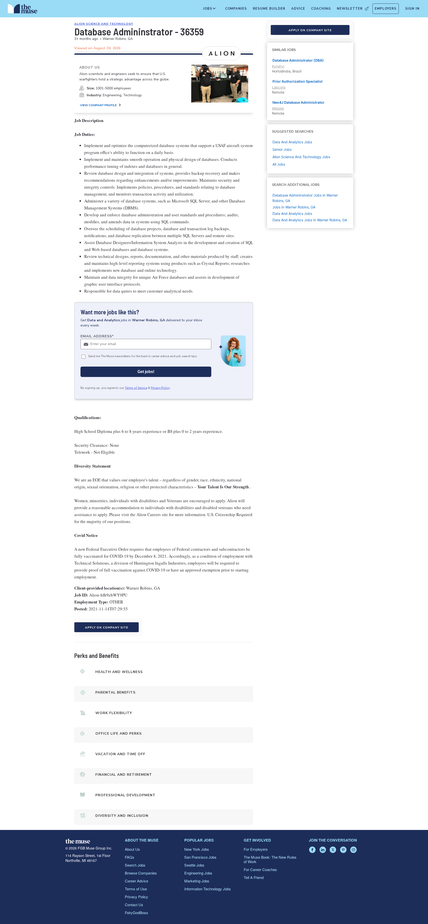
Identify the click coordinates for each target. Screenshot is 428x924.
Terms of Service (136, 388)
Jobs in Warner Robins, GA (293, 207)
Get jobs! (145, 372)
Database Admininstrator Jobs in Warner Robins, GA (305, 198)
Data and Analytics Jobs (292, 213)
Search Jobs (135, 865)
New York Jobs (196, 849)
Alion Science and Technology (103, 24)
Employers (386, 8)
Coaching (321, 8)
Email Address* (97, 336)
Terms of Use (136, 888)
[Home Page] (22, 9)
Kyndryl (278, 66)
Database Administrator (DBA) (298, 60)
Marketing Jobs (196, 880)
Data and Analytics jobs (292, 142)
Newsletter (350, 8)
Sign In (412, 8)
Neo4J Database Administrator (298, 102)
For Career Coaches (260, 869)
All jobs (278, 164)
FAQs (129, 857)
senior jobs (282, 149)
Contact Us (134, 904)
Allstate (278, 108)
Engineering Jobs (198, 872)
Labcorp (279, 87)
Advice (298, 8)
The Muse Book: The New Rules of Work (270, 859)
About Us (132, 849)
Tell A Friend (254, 877)
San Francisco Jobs (200, 857)
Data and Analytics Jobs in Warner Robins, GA (309, 220)
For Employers (256, 849)
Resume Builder (269, 8)
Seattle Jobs (194, 865)
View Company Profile (98, 105)
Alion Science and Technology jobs (301, 157)
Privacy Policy (160, 388)
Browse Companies (141, 872)
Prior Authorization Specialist (297, 81)
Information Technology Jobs (207, 888)
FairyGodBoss (136, 912)
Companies (236, 8)
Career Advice (136, 880)
